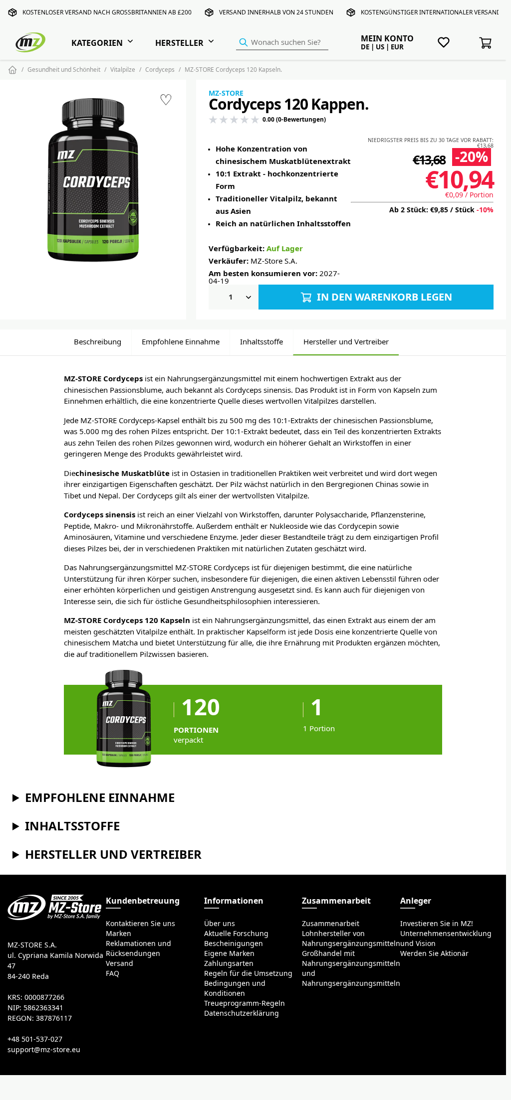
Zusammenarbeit (330, 923)
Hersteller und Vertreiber (346, 341)
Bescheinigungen (233, 943)
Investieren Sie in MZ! (436, 923)
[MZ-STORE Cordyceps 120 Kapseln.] (93, 182)
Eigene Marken (229, 953)
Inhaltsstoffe (261, 341)
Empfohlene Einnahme (181, 341)
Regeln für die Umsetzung (248, 973)
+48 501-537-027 (34, 1039)
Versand (119, 963)
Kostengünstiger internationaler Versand (431, 12)
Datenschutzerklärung (241, 1013)
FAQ (112, 973)
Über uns (219, 923)
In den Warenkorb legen (383, 297)
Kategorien (97, 43)
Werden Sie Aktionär (434, 953)
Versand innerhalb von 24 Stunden (276, 12)
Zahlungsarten (229, 963)
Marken (118, 933)
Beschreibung (97, 341)
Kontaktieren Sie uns (140, 923)
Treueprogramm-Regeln (244, 1003)
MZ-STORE (226, 93)
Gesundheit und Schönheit (63, 69)
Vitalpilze (122, 69)
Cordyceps (160, 69)
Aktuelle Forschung (236, 933)
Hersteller (179, 43)
